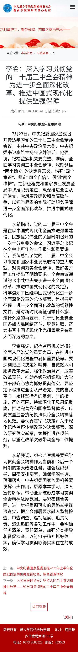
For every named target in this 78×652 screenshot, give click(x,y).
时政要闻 (42, 53)
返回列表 (39, 607)
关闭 (68, 617)
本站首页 (27, 53)
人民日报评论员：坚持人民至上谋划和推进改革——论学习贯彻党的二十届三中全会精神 (38, 587)
